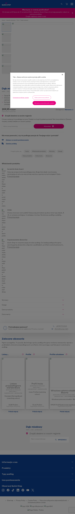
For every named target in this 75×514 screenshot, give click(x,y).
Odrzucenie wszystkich (41, 97)
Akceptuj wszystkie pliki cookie (44, 103)
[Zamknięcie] (62, 75)
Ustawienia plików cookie (21, 97)
